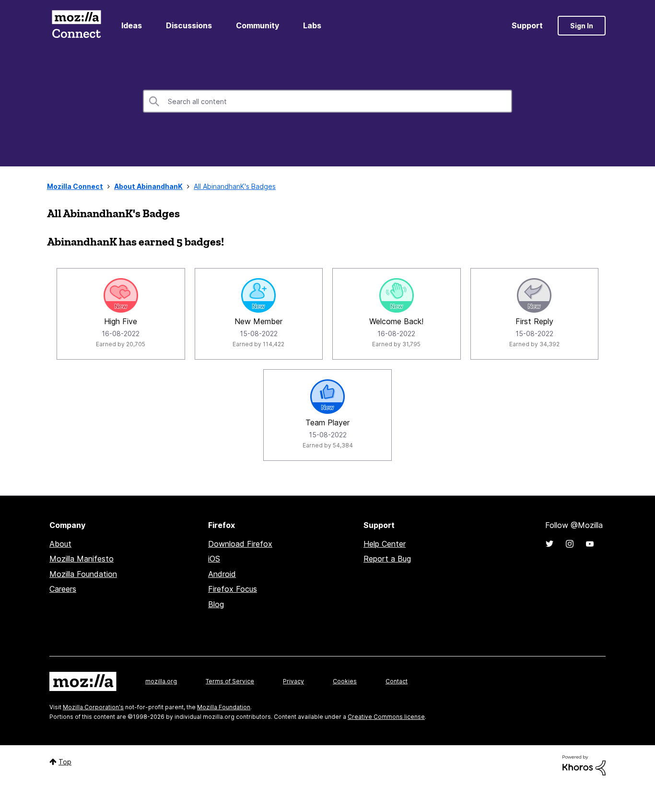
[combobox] (327, 101)
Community (257, 25)
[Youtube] (589, 543)
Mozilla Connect (76, 25)
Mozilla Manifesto (81, 558)
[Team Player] (327, 396)
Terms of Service (230, 681)
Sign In (581, 26)
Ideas (131, 25)
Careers (62, 589)
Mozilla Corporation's (93, 707)
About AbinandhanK (148, 186)
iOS (214, 558)
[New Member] (258, 295)
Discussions (189, 25)
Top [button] (64, 762)
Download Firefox (240, 544)
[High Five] (121, 295)
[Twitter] (549, 543)
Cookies (345, 681)
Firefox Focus (232, 589)
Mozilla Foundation (83, 574)
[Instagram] (569, 543)
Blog (216, 604)
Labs (312, 25)
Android (222, 574)
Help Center (384, 544)
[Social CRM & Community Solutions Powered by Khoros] (584, 765)
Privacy (293, 681)
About (60, 544)
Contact (397, 681)
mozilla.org (161, 681)
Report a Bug (387, 558)
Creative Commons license (386, 716)
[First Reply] (534, 295)
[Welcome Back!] (396, 295)
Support (527, 25)
